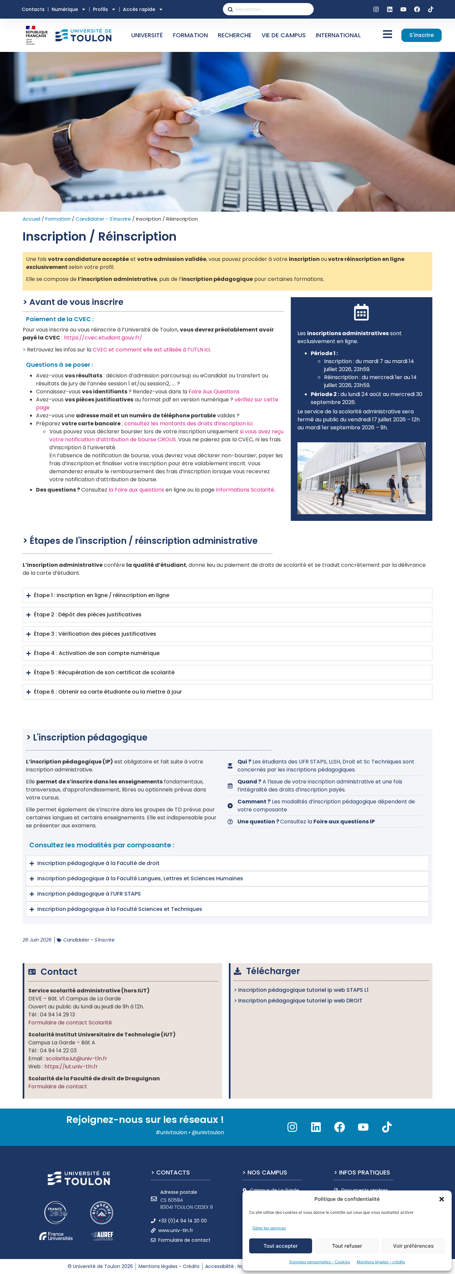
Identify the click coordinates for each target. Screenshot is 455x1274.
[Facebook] (417, 9)
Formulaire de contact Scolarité (70, 1022)
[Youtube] (403, 9)
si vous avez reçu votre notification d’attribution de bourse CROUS (166, 435)
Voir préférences (413, 1246)
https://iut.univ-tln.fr (71, 1066)
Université (147, 35)
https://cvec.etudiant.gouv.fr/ (103, 337)
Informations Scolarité (245, 490)
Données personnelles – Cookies (319, 1261)
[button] (441, 1199)
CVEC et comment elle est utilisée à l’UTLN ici (151, 349)
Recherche (234, 35)
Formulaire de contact (57, 1086)
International (338, 35)
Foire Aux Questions (214, 391)
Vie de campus (283, 35)
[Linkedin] (390, 9)
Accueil (31, 218)
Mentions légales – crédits (381, 1261)
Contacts (33, 9)
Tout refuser (347, 1246)
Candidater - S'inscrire (103, 218)
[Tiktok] (431, 9)
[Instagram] (376, 9)
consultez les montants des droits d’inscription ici (188, 423)
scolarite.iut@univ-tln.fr (76, 1058)
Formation (190, 35)
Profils (100, 9)
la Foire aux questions (136, 490)
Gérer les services (269, 1227)
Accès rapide (139, 9)
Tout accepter (280, 1246)
